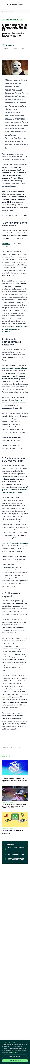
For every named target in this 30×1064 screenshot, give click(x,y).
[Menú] (3, 4)
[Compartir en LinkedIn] (19, 747)
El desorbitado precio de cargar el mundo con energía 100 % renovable (15, 329)
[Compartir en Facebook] (11, 747)
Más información (13, 1052)
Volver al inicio (8, 11)
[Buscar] (24, 4)
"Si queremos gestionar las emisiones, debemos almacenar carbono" (15, 489)
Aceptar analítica (15, 1060)
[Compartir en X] (15, 747)
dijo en (17, 654)
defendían (6, 244)
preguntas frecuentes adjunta (15, 368)
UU (16, 546)
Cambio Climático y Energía (12, 19)
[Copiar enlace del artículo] (23, 747)
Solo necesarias (15, 1056)
